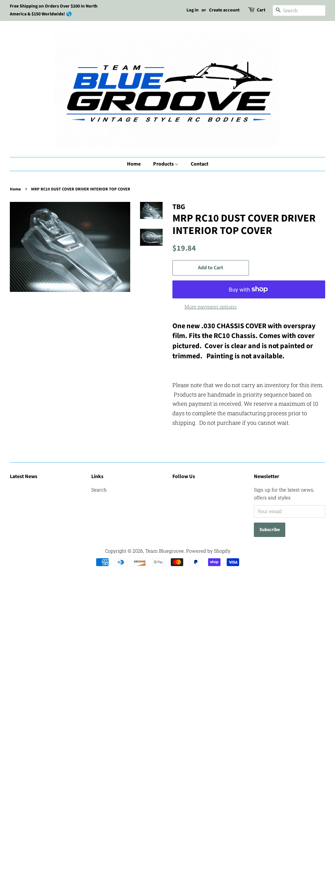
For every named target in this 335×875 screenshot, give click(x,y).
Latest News (23, 476)
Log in (192, 10)
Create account (224, 10)
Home (134, 164)
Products (164, 164)
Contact (199, 164)
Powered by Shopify (208, 551)
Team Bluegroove (164, 551)
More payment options (211, 306)
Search (99, 490)
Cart (261, 10)
